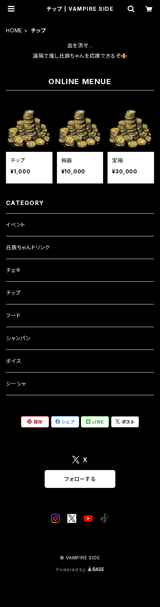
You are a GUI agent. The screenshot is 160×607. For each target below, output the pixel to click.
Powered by (71, 569)
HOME (14, 30)
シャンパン (18, 338)
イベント (15, 224)
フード (13, 315)
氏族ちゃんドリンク (28, 247)
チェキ (13, 270)
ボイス (13, 361)
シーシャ (16, 383)
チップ (13, 293)
